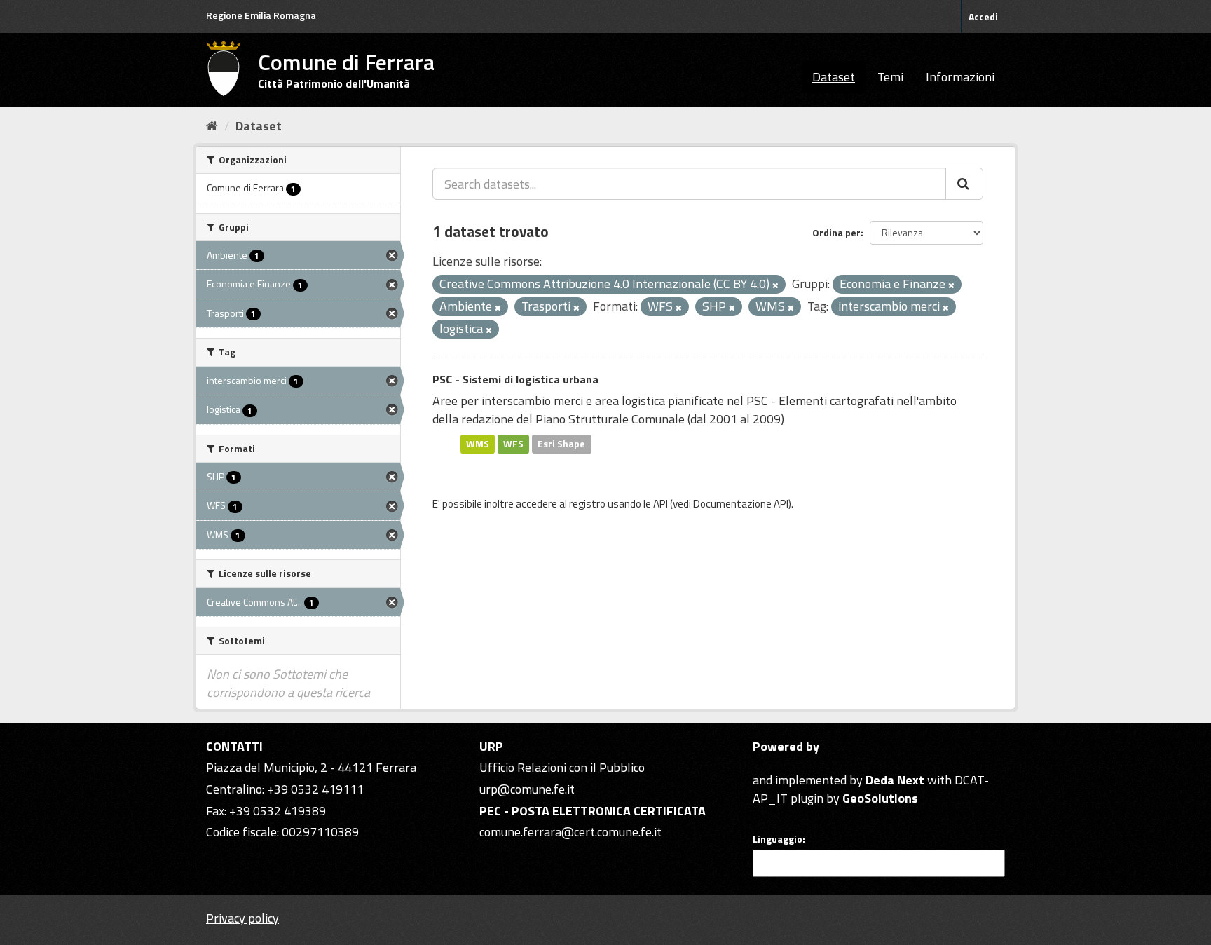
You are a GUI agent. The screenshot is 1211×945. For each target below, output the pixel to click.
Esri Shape (561, 444)
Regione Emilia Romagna (261, 15)
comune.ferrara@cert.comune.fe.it (570, 831)
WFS (513, 444)
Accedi (983, 16)
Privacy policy (242, 918)
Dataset (833, 76)
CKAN (776, 763)
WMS (477, 444)
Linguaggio (777, 839)
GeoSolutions (880, 798)
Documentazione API (740, 504)
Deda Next (895, 779)
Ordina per (836, 232)
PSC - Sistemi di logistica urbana (515, 379)
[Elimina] (775, 285)
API (660, 504)
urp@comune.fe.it (527, 789)
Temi (890, 76)
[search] (964, 184)
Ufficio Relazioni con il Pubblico (562, 767)
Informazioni (960, 76)
